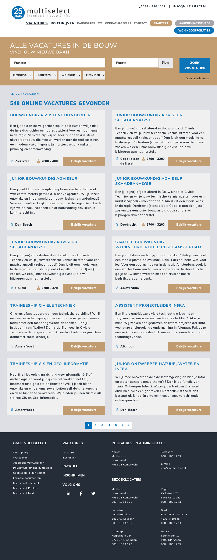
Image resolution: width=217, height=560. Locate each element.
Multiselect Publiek (25, 488)
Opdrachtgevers (118, 23)
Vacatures (37, 23)
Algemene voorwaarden (28, 463)
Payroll (70, 466)
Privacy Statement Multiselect (32, 468)
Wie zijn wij (20, 453)
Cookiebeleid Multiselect (29, 473)
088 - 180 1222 (154, 6)
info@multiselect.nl (190, 6)
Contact (140, 23)
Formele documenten (27, 478)
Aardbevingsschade (194, 23)
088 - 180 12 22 (171, 456)
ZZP (99, 23)
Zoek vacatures (194, 65)
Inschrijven (63, 23)
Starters (161, 23)
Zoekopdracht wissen (198, 78)
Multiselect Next (23, 493)
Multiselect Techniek (26, 483)
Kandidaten (86, 23)
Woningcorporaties (194, 31)
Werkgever (20, 458)
